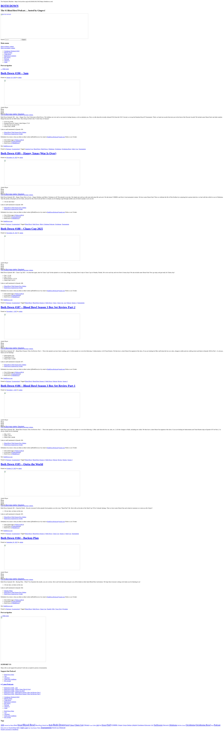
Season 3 (74, 303)
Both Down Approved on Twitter (13, 134)
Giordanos (140, 725)
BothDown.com (8, 146)
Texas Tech (58, 609)
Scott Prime (12, 728)
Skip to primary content (7, 46)
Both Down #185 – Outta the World (22, 464)
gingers (134, 725)
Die (100, 725)
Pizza (212, 725)
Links (5, 62)
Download (21, 114)
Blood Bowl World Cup (42, 725)
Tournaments (82, 149)
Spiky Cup (75, 149)
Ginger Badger (127, 725)
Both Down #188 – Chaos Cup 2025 (22, 228)
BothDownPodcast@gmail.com (56, 137)
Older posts (5, 69)
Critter (94, 725)
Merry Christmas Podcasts (47, 224)
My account (7, 681)
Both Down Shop (9, 674)
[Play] (1, 108)
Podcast (69, 303)
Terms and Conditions (10, 679)
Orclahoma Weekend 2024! (11, 51)
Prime (2, 727)
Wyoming (65, 609)
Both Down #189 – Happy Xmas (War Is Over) (28, 153)
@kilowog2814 (19, 140)
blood (20, 725)
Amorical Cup (29, 149)
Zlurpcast (62, 728)
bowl (67, 725)
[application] (26, 110)
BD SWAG (7, 57)
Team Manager (34, 727)
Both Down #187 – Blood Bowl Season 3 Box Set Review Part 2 (38, 307)
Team (29, 727)
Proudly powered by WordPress (9, 729)
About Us (7, 60)
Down (104, 725)
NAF (152, 725)
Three (38, 727)
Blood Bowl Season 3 (39, 303)
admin (20, 77)
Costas (91, 725)
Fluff (109, 725)
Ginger (120, 725)
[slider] (2, 111)
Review (60, 381)
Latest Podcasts (7, 684)
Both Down (44, 149)
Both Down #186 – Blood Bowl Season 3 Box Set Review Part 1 (38, 385)
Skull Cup (68, 533)
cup (65, 303)
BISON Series (8, 52)
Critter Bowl (7, 54)
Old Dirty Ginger (181, 725)
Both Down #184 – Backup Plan (20, 538)
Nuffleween (158, 725)
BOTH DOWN (9, 5)
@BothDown (15, 143)
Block (15, 725)
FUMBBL (114, 725)
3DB (2, 725)
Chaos (54, 303)
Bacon (12, 725)
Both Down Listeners (10, 56)
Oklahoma (51, 149)
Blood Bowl (37, 149)
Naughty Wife (51, 609)
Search (2, 39)
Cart (5, 676)
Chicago (86, 725)
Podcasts (6, 59)
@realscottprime (15, 141)
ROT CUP (6, 727)
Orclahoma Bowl (66, 149)
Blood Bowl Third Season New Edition (15, 132)
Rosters (65, 460)
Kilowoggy (147, 725)
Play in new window (11, 114)
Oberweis (166, 725)
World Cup (55, 728)
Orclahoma (58, 149)
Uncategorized (16, 149)
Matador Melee (8, 591)
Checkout (7, 678)
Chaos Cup (60, 303)
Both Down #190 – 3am (14, 73)
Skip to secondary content (8, 48)
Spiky (18, 728)
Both (51, 725)
